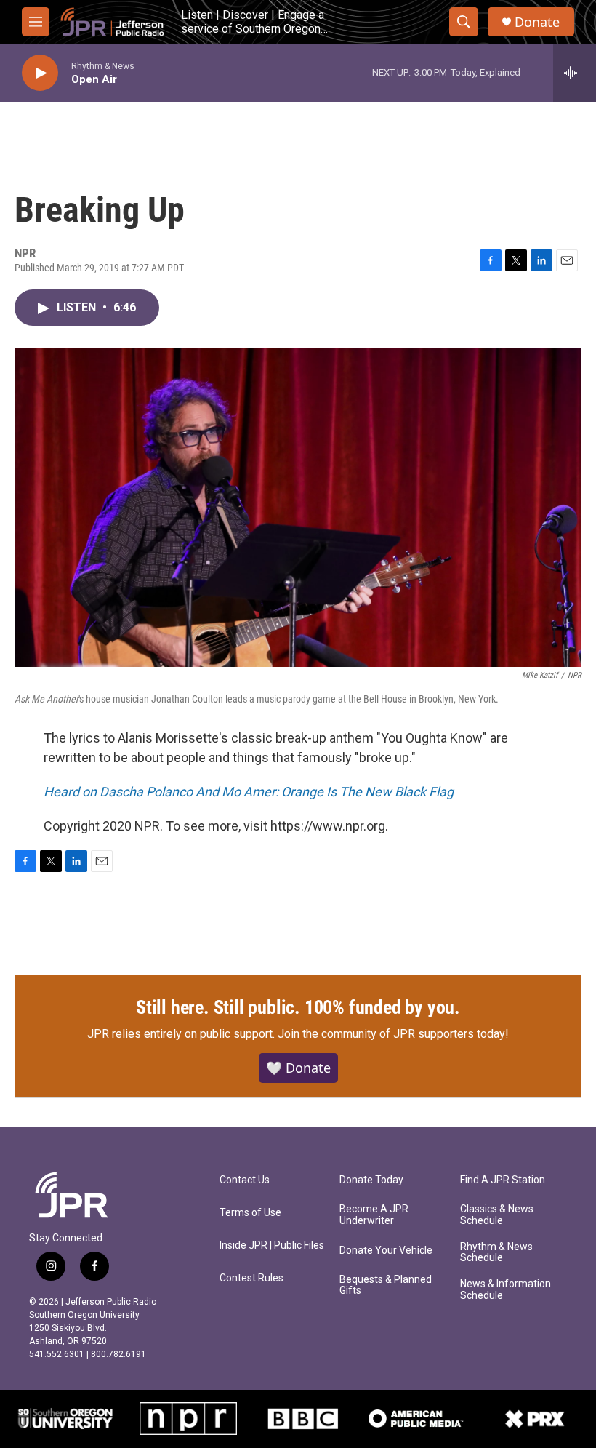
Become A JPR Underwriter (373, 1215)
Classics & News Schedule (496, 1215)
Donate (537, 22)
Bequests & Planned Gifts (385, 1285)
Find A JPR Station (502, 1180)
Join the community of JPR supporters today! (393, 1034)
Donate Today (371, 1180)
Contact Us (245, 1180)
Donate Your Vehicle (385, 1250)
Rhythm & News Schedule (496, 1252)
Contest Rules (251, 1278)
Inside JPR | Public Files (272, 1245)
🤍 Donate (298, 1067)
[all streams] (574, 73)
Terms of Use (250, 1212)
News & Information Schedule (505, 1290)
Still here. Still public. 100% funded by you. (298, 1007)
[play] (40, 73)
